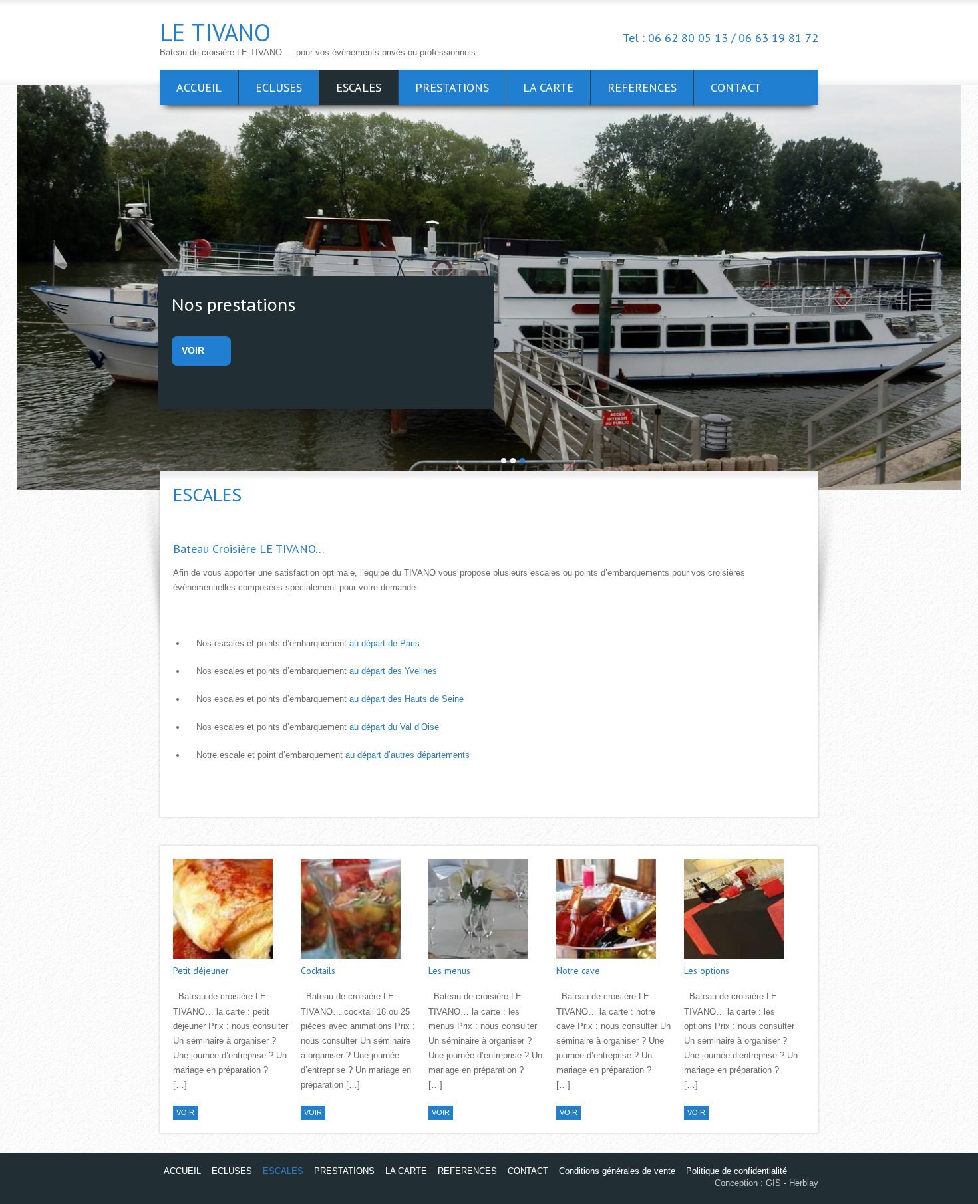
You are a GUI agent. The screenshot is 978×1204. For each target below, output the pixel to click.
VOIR (193, 350)
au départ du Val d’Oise (394, 727)
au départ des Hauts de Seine (406, 699)
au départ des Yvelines (393, 671)
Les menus (449, 971)
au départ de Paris (384, 643)
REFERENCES (642, 87)
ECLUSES (278, 87)
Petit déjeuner (201, 971)
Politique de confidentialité (736, 1171)
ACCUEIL (199, 87)
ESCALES (358, 87)
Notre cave (578, 971)
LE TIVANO (215, 32)
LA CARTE (548, 87)
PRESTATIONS (452, 87)
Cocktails (318, 971)
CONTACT (736, 87)
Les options (706, 971)
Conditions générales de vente (617, 1171)
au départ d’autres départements (407, 755)
